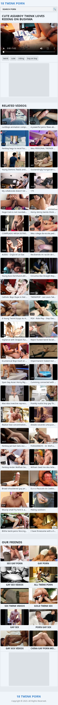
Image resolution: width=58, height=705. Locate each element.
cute (13, 58)
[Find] (55, 9)
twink (5, 58)
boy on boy (32, 58)
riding (21, 58)
